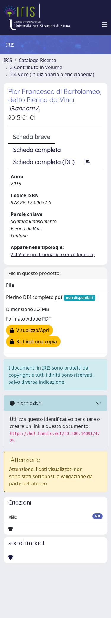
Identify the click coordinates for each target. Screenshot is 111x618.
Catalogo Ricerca (37, 60)
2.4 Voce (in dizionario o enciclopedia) (52, 74)
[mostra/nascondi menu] (104, 25)
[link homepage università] (39, 25)
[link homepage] (22, 11)
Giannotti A (24, 108)
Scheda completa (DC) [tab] (44, 162)
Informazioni (28, 403)
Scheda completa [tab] (37, 149)
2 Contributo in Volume (36, 67)
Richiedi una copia (35, 341)
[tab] (88, 162)
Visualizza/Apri (31, 330)
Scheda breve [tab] (31, 136)
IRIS (8, 60)
